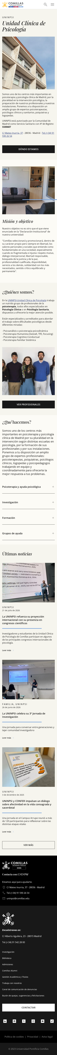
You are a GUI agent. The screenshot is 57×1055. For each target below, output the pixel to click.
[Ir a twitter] (23, 1021)
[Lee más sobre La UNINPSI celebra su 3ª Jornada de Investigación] (28, 679)
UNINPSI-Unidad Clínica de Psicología (27, 300)
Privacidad (32, 1036)
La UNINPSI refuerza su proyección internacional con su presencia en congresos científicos (23, 620)
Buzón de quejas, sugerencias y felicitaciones (23, 995)
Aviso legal (47, 1036)
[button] (28, 608)
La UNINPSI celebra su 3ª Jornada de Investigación (23, 715)
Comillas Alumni (9, 970)
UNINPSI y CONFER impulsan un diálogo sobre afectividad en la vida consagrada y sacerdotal (26, 804)
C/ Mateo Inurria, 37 (12, 133)
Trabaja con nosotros (12, 983)
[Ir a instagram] (33, 1021)
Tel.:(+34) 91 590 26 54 (18, 892)
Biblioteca (6, 958)
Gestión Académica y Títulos (15, 977)
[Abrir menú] (52, 4)
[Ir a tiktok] (52, 1021)
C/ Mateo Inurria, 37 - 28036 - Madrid (26, 887)
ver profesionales (28, 404)
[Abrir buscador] (45, 4)
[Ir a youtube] (42, 1021)
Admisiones (7, 964)
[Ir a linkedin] (5, 1021)
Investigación (8, 952)
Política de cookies (14, 1036)
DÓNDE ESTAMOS (29, 149)
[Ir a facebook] (14, 1021)
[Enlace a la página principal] (12, 4)
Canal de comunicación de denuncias (19, 989)
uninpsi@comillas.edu (18, 898)
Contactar (29, 1007)
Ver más (28, 845)
